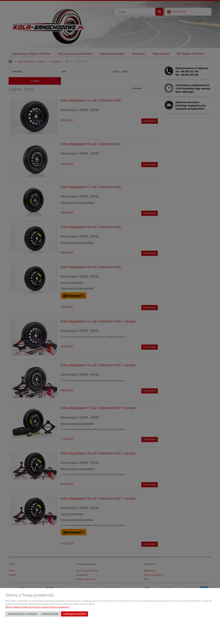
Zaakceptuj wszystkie (74, 614)
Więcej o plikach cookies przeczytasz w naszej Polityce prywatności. (38, 607)
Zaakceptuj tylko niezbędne (22, 614)
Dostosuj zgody (50, 614)
